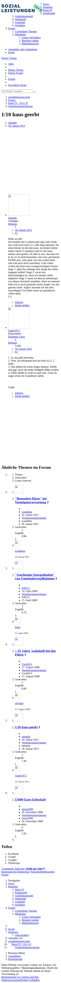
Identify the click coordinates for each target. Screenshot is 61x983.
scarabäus (27, 511)
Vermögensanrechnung (34, 517)
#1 (16, 233)
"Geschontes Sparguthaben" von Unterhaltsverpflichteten (35, 576)
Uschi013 (27, 664)
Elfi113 (25, 588)
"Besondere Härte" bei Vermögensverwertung (31, 500)
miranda (12, 122)
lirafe (17, 627)
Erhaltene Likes (16, 336)
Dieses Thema (9, 58)
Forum (11, 79)
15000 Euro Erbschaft (30, 799)
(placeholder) (22, 935)
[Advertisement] (30, 161)
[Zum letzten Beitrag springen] (17, 545)
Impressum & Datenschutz (15, 871)
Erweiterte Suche (17, 85)
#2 (16, 351)
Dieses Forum (15, 73)
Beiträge (12, 224)
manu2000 (27, 809)
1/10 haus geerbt (26, 727)
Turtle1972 (21, 775)
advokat (19, 703)
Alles (11, 63)
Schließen (34, 980)
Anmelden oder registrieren (22, 49)
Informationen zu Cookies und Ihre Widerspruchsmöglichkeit (20, 978)
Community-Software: (23, 868)
